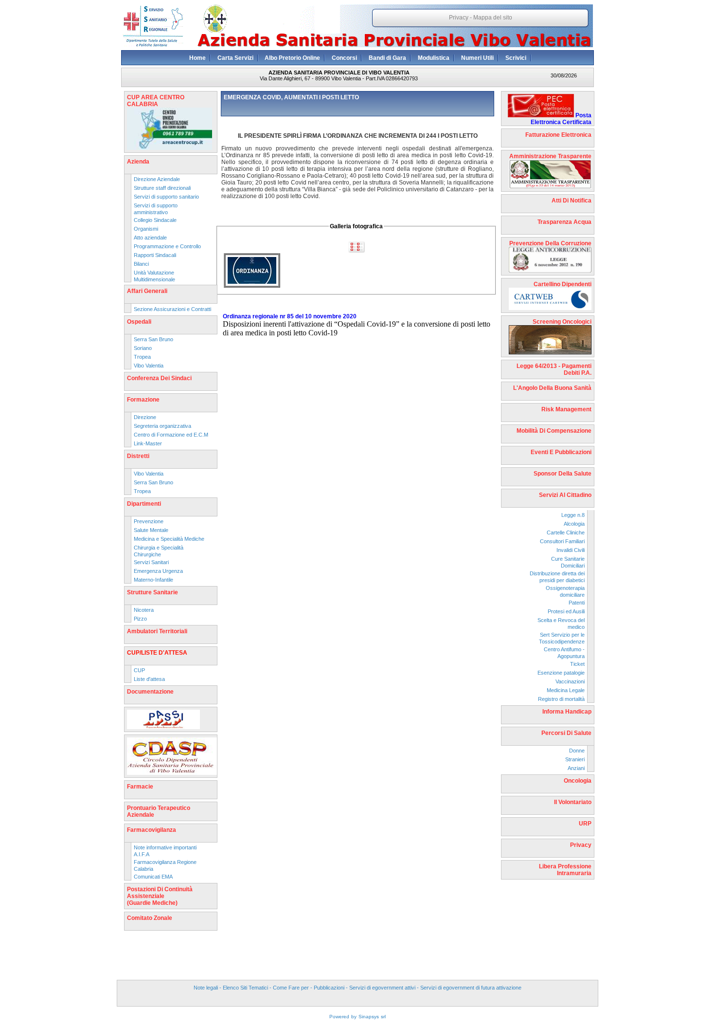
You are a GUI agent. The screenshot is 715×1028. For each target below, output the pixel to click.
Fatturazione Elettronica (558, 134)
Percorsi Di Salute (566, 733)
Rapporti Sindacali (155, 255)
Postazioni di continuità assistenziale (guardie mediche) (160, 896)
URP (585, 823)
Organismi (146, 229)
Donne (577, 750)
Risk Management (566, 409)
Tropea (142, 357)
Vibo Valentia (148, 365)
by (354, 1016)
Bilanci (141, 264)
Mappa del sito (492, 17)
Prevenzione (148, 521)
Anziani (576, 768)
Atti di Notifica (571, 200)
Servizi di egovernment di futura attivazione (470, 988)
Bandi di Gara (387, 58)
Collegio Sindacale (155, 220)
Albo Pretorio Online (292, 58)
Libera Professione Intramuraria (565, 870)
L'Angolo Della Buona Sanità (552, 388)
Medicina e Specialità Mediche (169, 539)
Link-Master (148, 443)
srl (383, 1016)
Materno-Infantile (153, 580)
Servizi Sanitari (151, 562)
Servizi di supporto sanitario (166, 197)
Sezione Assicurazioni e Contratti (172, 309)
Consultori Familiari (562, 541)
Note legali (206, 988)
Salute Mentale (151, 530)
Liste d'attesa (149, 679)
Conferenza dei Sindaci (159, 378)
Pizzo (140, 619)
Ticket (577, 664)
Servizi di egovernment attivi (382, 988)
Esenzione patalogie (561, 673)
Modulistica (433, 58)
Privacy (458, 17)
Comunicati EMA (153, 877)
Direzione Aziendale (157, 179)
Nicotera (144, 610)
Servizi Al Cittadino (565, 495)
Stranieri (575, 759)
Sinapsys (368, 1016)
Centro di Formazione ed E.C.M (171, 435)
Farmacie (140, 786)
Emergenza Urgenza (158, 571)
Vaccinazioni (570, 681)
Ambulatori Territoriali (157, 631)
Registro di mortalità (561, 699)
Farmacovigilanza (151, 829)
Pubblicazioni (329, 988)
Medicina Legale (566, 690)
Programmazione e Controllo (167, 246)
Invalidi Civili (570, 550)
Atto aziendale (150, 237)
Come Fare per (291, 988)
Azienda (138, 161)
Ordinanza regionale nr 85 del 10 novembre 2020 (290, 316)
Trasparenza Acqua (564, 222)
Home (197, 58)
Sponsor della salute (562, 473)
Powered (339, 1016)
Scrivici (515, 58)
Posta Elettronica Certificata (561, 119)
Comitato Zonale (149, 918)
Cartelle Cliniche (566, 532)
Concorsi (344, 58)
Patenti (577, 603)
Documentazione (150, 691)
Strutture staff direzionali (162, 188)
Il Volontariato (572, 802)
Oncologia (577, 780)
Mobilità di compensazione (554, 430)
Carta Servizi (235, 58)
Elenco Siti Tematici (245, 988)
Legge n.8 (573, 515)
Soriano (143, 348)
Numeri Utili (477, 58)
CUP (139, 670)
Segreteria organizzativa (162, 426)
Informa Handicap (566, 711)
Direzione (145, 417)
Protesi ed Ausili (566, 611)
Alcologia (574, 524)
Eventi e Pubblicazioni (561, 452)
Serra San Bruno (153, 339)
